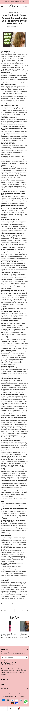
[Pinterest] (9, 603)
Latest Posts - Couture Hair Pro (15, 12)
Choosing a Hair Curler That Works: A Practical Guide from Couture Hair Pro (9, 637)
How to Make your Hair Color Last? (17, 247)
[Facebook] (6, 603)
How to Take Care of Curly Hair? (16, 191)
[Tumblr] (16, 693)
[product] (4, 709)
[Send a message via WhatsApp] (26, 702)
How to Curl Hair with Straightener (16, 69)
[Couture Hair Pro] (15, 6)
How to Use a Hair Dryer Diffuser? (16, 126)
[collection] (11, 708)
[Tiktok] (19, 693)
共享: (2, 603)
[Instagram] (14, 693)
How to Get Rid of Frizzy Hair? (15, 392)
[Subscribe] (26, 657)
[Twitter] (12, 603)
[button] (26, 6)
